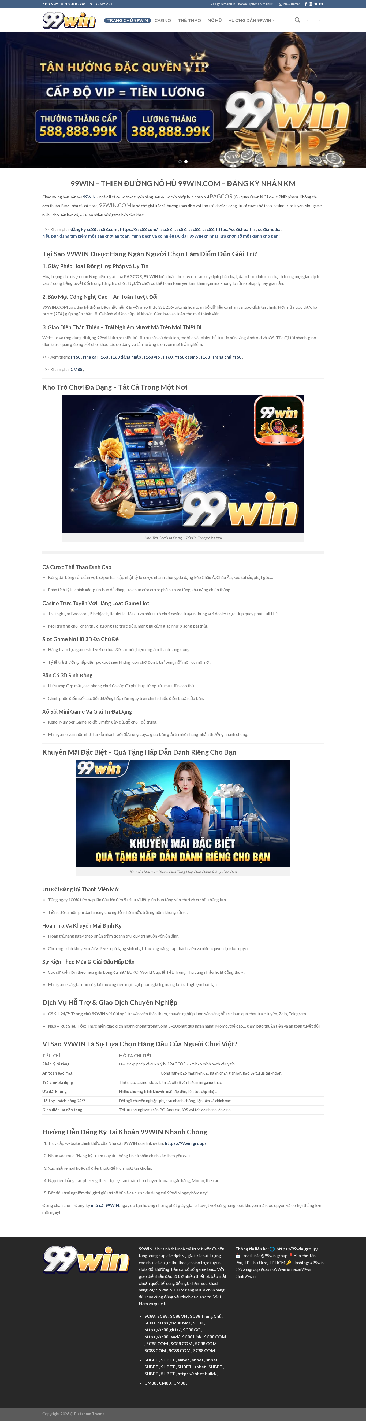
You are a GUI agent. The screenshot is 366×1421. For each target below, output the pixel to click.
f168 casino (186, 356)
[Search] (297, 20)
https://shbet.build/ (197, 1373)
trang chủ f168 (226, 356)
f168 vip (152, 356)
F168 (75, 356)
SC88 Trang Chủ (206, 1316)
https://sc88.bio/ (173, 1322)
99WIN (89, 197)
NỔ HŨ (215, 20)
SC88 (149, 1316)
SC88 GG (191, 1329)
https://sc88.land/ (162, 1336)
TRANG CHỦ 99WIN (127, 20)
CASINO (163, 20)
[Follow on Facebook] (305, 4)
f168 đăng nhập (126, 356)
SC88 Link (191, 1336)
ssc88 (166, 229)
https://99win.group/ (297, 1248)
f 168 (168, 356)
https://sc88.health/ (235, 229)
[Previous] (14, 100)
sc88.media (269, 229)
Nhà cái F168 (95, 356)
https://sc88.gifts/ (162, 1329)
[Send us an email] (321, 4)
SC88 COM (215, 1336)
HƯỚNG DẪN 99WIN (249, 20)
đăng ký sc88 (83, 229)
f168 (205, 356)
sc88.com (108, 229)
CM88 (76, 369)
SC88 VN (178, 1316)
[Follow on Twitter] (316, 4)
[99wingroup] (69, 20)
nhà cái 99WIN (105, 1205)
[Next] (352, 100)
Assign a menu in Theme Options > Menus (241, 4)
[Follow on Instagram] (310, 4)
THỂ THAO (189, 20)
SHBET (151, 1359)
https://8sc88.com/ (139, 229)
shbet (183, 1359)
